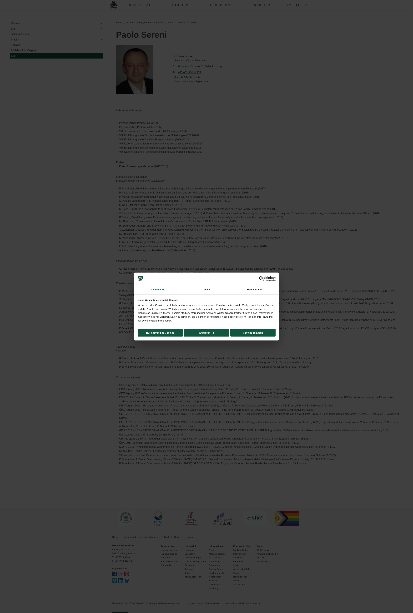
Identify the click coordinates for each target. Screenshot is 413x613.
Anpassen (204, 332)
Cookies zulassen (253, 332)
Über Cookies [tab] (255, 289)
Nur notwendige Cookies (160, 332)
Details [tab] (207, 289)
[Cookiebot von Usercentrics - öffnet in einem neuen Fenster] (261, 278)
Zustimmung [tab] (158, 289)
